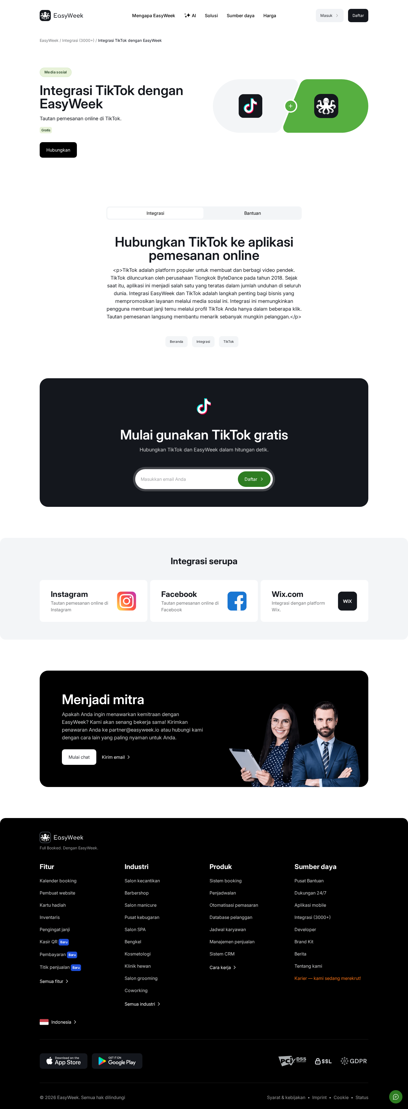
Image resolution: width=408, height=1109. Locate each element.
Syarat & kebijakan (286, 1097)
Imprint (319, 1097)
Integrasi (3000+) (78, 40)
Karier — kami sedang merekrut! (327, 978)
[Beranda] (61, 15)
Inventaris (50, 917)
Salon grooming (141, 978)
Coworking (136, 990)
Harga (269, 15)
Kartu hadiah (53, 905)
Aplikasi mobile (310, 905)
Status (362, 1097)
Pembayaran (57, 954)
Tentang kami (308, 966)
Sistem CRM (222, 954)
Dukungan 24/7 (310, 893)
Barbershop (137, 893)
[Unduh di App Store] (63, 1061)
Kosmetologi (138, 954)
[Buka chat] (395, 1096)
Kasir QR (53, 941)
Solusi (211, 15)
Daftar (251, 479)
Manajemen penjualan (232, 941)
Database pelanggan (231, 917)
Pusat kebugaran (142, 917)
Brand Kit (303, 941)
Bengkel (133, 941)
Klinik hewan (138, 966)
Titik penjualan (59, 967)
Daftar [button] (358, 15)
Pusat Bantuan (309, 880)
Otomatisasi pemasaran (234, 905)
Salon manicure (141, 905)
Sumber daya (241, 15)
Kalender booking (58, 880)
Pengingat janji (55, 929)
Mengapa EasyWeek (153, 15)
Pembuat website (57, 893)
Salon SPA (135, 929)
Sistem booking (226, 880)
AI (194, 15)
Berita (300, 954)
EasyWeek (49, 40)
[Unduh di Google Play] (117, 1061)
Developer (305, 929)
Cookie (341, 1097)
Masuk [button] (326, 15)
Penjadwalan (223, 893)
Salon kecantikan (142, 880)
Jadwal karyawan (228, 929)
